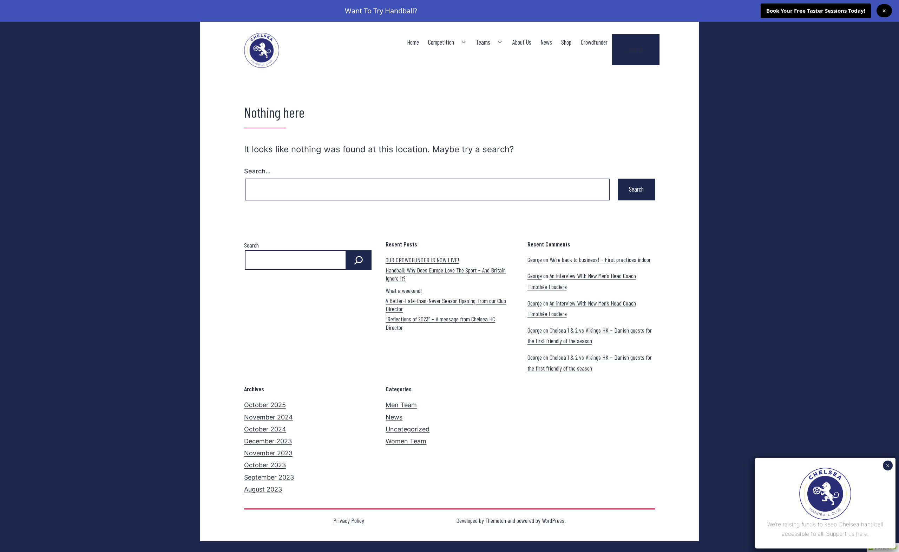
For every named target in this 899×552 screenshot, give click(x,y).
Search (251, 245)
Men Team (401, 405)
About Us (521, 42)
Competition (441, 42)
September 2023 (269, 477)
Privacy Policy (348, 520)
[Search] (359, 260)
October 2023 (265, 465)
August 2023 (263, 489)
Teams (483, 42)
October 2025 (265, 405)
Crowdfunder (594, 42)
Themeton (495, 520)
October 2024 (265, 429)
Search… (257, 171)
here (861, 533)
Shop (566, 42)
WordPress (553, 520)
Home (413, 42)
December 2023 (268, 441)
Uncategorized (407, 429)
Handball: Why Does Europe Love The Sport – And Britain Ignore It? (446, 274)
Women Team (406, 441)
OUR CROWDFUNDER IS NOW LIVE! (422, 260)
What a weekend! (404, 290)
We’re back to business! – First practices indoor (600, 259)
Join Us (636, 49)
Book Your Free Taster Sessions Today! (815, 10)
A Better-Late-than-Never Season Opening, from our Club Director (446, 305)
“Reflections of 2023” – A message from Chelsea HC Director (440, 323)
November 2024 (268, 417)
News (546, 42)
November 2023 (268, 453)
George (534, 259)
